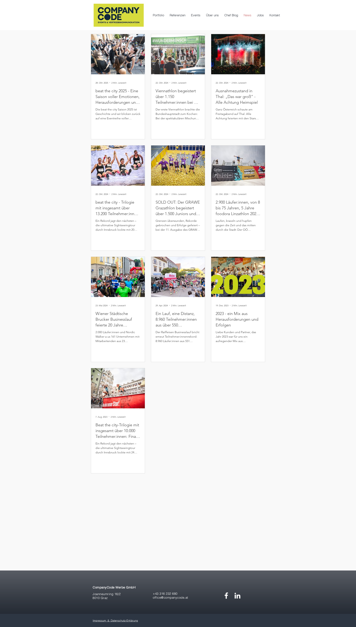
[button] (195, 15)
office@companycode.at (170, 597)
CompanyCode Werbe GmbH (114, 587)
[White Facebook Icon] (226, 595)
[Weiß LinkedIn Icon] (237, 595)
